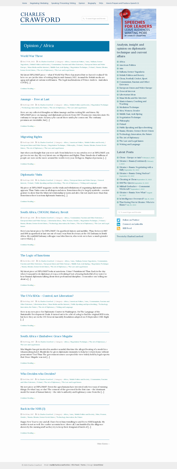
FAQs (101, 3)
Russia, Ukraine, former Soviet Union (33, 223)
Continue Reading (27, 88)
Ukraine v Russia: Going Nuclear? (134, 173)
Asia (87, 62)
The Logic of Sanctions (35, 255)
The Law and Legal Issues (64, 70)
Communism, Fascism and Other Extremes (67, 64)
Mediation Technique (129, 107)
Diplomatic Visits (31, 174)
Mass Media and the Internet (38, 67)
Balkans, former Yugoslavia (86, 261)
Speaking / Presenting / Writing (63, 3)
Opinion (82, 3)
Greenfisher (98, 465)
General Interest (127, 91)
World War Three (31, 56)
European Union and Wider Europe (33, 145)
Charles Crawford (47, 62)
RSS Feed (127, 228)
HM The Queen (126, 183)
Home (24, 3)
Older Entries (102, 444)
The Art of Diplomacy (45, 70)
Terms (83, 465)
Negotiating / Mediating (39, 3)
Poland (91, 67)
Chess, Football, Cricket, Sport (133, 78)
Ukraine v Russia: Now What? (132, 192)
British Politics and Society (40, 64)
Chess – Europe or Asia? (130, 157)
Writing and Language (88, 183)
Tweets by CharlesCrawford (130, 236)
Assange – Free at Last (34, 99)
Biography (92, 3)
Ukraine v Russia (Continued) (132, 161)
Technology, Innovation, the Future (35, 108)
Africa (67, 62)
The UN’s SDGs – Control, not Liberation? (46, 296)
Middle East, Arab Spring (60, 67)
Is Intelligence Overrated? (131, 198)
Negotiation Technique (78, 67)
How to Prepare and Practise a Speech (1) (122, 3)
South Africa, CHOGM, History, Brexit (44, 212)
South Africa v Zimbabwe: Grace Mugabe (46, 336)
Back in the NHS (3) (32, 408)
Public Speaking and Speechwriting (48, 183)
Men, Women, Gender (71, 221)
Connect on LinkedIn (133, 224)
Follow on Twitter (131, 220)
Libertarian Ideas (54, 221)
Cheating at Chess (127, 179)
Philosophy (71, 145)
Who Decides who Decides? (38, 374)
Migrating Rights (31, 137)
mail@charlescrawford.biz (59, 465)
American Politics (77, 62)
